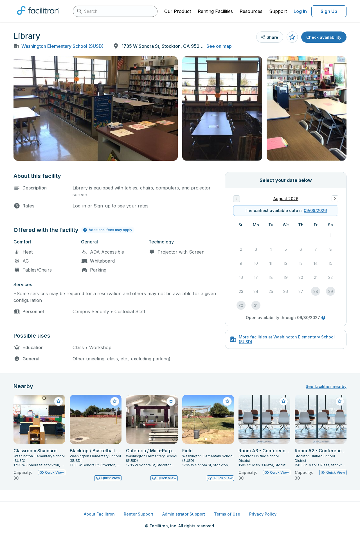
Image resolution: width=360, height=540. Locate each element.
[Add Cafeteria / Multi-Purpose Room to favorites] (171, 401)
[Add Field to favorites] (227, 401)
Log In (300, 11)
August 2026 (285, 198)
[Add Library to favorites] (292, 37)
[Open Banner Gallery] (96, 108)
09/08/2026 (315, 210)
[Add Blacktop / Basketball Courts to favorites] (114, 401)
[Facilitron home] (38, 16)
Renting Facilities (215, 11)
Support (278, 11)
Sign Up (329, 11)
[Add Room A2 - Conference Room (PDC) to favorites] (339, 401)
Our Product (177, 11)
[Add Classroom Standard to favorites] (58, 401)
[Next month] (335, 198)
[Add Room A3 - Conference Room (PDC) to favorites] (283, 401)
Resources (251, 11)
